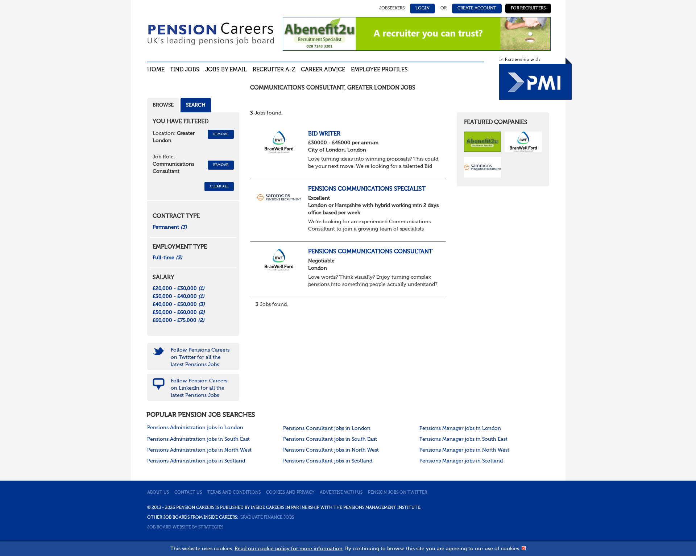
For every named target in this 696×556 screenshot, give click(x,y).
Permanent (170, 227)
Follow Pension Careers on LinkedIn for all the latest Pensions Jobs (199, 388)
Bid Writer (324, 134)
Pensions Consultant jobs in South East (330, 439)
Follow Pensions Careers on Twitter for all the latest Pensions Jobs (200, 357)
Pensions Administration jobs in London (195, 427)
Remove (220, 134)
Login (422, 8)
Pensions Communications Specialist (367, 189)
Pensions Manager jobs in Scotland (461, 461)
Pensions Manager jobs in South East (463, 439)
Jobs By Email (226, 70)
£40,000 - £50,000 (179, 304)
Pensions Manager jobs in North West (464, 450)
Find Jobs (184, 70)
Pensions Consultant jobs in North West (331, 450)
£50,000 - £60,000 (179, 312)
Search (196, 105)
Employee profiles (379, 70)
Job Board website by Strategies (185, 527)
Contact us (188, 492)
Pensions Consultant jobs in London (326, 428)
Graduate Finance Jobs (267, 517)
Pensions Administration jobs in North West (199, 450)
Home (156, 70)
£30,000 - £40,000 (178, 296)
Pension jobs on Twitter (397, 492)
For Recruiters (528, 8)
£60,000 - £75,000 (178, 320)
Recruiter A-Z (274, 70)
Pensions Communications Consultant (370, 252)
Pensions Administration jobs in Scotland (196, 461)
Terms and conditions (234, 492)
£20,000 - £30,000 (178, 288)
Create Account (476, 8)
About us (158, 492)
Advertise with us (341, 492)
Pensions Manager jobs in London (460, 428)
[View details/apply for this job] (279, 141)
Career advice (323, 70)
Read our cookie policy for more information (289, 548)
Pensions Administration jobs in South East (198, 439)
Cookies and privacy (290, 492)
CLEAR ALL (219, 186)
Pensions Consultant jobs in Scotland (327, 461)
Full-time (167, 257)
